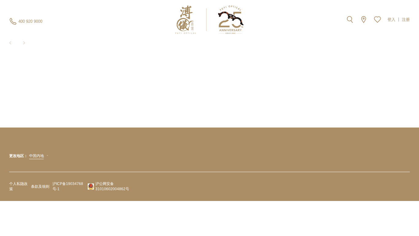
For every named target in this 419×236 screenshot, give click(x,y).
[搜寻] (350, 20)
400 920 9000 (30, 21)
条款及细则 (40, 186)
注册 (406, 20)
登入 (391, 20)
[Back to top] (407, 217)
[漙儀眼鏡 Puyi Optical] (209, 20)
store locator (363, 19)
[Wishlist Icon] (377, 19)
